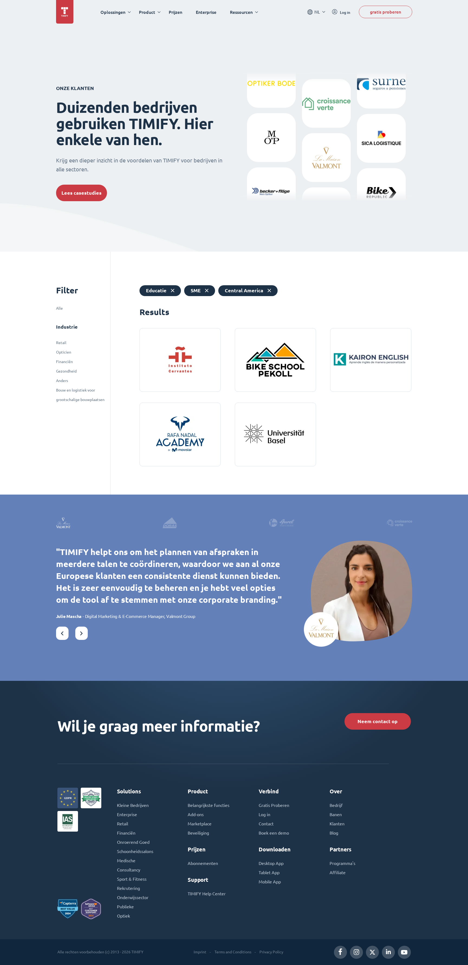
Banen (336, 814)
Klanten (337, 823)
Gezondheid (66, 371)
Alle (59, 308)
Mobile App (270, 881)
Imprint (200, 952)
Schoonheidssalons (135, 851)
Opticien (63, 352)
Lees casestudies (81, 193)
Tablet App (269, 872)
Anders (62, 381)
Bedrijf (336, 805)
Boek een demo (274, 833)
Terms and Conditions (232, 952)
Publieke (125, 906)
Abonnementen (203, 863)
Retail (61, 343)
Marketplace (200, 823)
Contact (266, 823)
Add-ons (196, 814)
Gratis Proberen (274, 805)
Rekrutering (128, 888)
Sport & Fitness (132, 879)
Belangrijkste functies (208, 805)
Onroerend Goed (133, 842)
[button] (62, 633)
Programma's (342, 863)
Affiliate (338, 872)
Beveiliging (198, 833)
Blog (334, 833)
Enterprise (206, 12)
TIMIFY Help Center (207, 893)
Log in (264, 814)
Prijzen (175, 12)
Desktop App (271, 863)
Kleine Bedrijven (133, 805)
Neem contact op (378, 721)
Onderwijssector (132, 897)
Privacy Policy (271, 952)
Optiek (123, 915)
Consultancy (128, 869)
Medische (126, 860)
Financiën (64, 362)
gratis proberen (385, 11)
